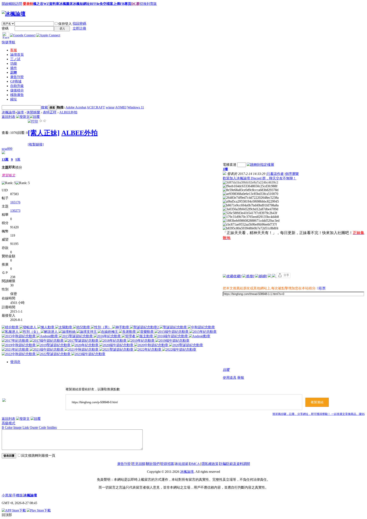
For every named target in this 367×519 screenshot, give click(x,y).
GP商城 (15, 81)
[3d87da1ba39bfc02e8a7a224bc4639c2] (250, 182)
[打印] (33, 121)
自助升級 (17, 86)
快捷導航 (8, 42)
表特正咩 (49, 112)
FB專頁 (125, 4)
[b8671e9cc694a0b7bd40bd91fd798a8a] (251, 205)
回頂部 (7, 515)
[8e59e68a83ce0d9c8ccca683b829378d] (250, 190)
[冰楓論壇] (13, 14)
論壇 (17, 54)
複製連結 (317, 402)
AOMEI (120, 107)
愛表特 (28, 4)
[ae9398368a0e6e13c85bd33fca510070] (250, 194)
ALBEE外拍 (68, 112)
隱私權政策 (210, 464)
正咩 (13, 72)
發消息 (15, 362)
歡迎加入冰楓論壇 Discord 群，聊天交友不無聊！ (259, 178)
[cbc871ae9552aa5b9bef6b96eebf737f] (250, 224)
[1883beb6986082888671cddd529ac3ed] (251, 221)
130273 (15, 210)
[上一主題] (40, 121)
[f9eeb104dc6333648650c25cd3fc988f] (250, 186)
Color (9, 427)
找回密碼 (79, 23)
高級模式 (8, 423)
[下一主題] (45, 121)
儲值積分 (17, 90)
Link (26, 427)
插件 (13, 68)
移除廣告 (17, 95)
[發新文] (23, 117)
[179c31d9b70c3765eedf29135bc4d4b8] (251, 217)
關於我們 (153, 464)
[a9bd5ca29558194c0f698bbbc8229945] (251, 201)
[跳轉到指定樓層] (260, 164)
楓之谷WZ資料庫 (46, 4)
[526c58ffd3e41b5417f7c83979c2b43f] (250, 213)
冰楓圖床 (66, 4)
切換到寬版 (148, 4)
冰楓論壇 (8, 112)
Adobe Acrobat (75, 107)
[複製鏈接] (36, 144)
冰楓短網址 (81, 4)
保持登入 (65, 24)
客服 (13, 50)
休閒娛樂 (33, 112)
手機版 (18, 495)
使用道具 (229, 377)
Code (42, 427)
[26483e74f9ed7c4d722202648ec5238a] (251, 198)
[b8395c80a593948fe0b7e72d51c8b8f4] (250, 228)
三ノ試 (15, 59)
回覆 (226, 370)
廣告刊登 (17, 77)
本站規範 (182, 464)
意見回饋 (138, 464)
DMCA (194, 464)
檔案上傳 (113, 4)
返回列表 (8, 117)
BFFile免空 (98, 4)
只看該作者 (275, 174)
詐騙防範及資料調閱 (234, 464)
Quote (34, 427)
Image (17, 427)
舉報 (240, 377)
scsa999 (7, 148)
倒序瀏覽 (292, 174)
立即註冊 (79, 28)
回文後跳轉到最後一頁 (38, 455)
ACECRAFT (96, 107)
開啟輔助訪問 (12, 4)
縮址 (13, 99)
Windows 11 (135, 107)
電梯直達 (229, 164)
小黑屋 (7, 495)
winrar (110, 107)
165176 (15, 202)
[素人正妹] (44, 133)
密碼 (5, 28)
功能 (13, 63)
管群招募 (167, 464)
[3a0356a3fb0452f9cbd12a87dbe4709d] (250, 209)
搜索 (44, 107)
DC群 (135, 4)
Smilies (52, 427)
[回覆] (35, 117)
